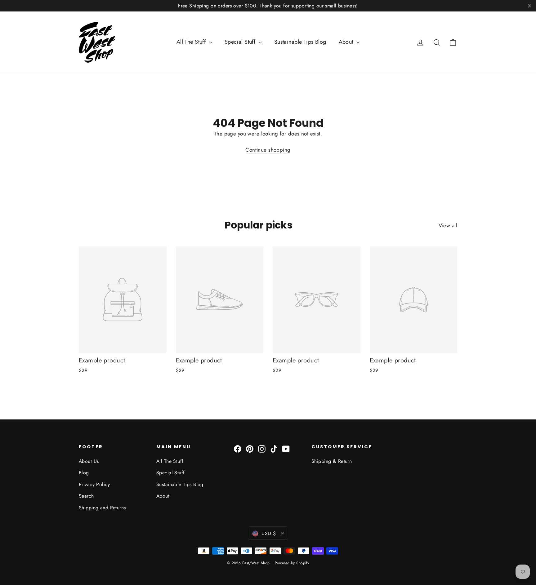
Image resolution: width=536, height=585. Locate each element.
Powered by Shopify (292, 563)
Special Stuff (241, 42)
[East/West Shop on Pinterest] (249, 448)
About (347, 42)
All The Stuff (192, 42)
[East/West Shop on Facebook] (237, 448)
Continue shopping (267, 149)
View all (448, 225)
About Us (89, 461)
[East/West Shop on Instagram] (262, 448)
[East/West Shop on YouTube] (286, 448)
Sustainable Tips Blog (300, 42)
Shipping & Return (331, 461)
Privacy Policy (94, 484)
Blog (84, 472)
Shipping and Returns (102, 507)
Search (86, 495)
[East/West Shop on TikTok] (274, 448)
